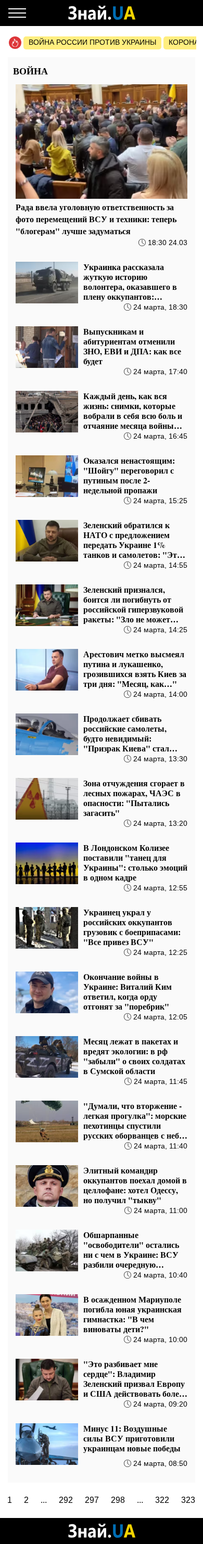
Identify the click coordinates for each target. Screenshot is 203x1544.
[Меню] (17, 13)
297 (92, 1500)
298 (118, 1500)
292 (66, 1500)
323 (188, 1500)
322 (162, 1500)
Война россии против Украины (92, 42)
